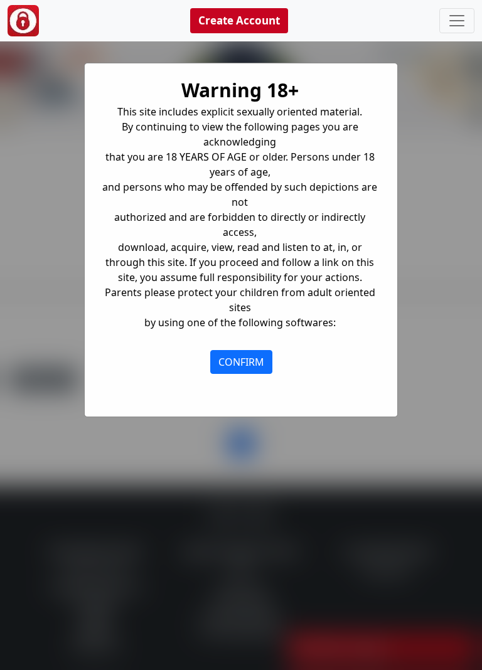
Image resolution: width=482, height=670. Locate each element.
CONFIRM (241, 362)
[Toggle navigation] (456, 20)
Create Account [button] (239, 20)
